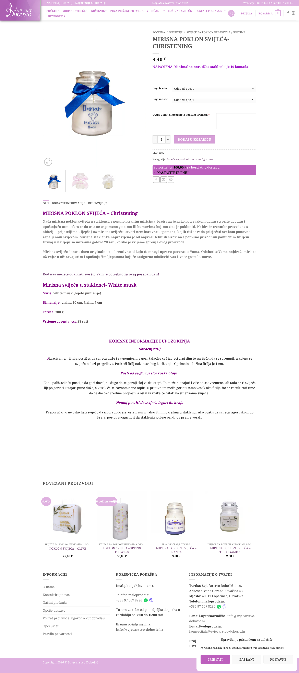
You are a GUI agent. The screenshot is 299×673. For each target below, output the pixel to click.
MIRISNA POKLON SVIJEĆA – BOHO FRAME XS (230, 550)
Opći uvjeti (51, 626)
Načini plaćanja (55, 602)
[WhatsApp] (146, 600)
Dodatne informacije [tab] (68, 203)
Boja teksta (160, 88)
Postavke (278, 659)
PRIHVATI (215, 659)
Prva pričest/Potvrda (127, 11)
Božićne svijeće (180, 11)
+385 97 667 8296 (129, 600)
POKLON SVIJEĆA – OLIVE (67, 548)
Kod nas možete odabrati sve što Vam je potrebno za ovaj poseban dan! (101, 274)
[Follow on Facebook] (288, 13)
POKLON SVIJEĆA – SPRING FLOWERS (122, 550)
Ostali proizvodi (210, 11)
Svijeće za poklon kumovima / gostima (216, 32)
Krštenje (98, 11)
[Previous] (49, 98)
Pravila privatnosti (57, 634)
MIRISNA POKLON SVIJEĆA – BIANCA (176, 550)
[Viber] (151, 600)
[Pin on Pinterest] (171, 179)
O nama (49, 587)
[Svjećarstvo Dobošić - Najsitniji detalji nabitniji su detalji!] (18, 10)
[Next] (139, 98)
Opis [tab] (46, 203)
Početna (53, 11)
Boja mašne (160, 99)
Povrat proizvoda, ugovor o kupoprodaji (74, 618)
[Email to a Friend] (163, 179)
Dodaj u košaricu (194, 139)
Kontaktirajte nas (56, 595)
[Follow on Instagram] (293, 13)
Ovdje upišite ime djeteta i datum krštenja (181, 114)
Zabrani (246, 659)
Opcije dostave (54, 610)
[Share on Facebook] (156, 179)
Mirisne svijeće (74, 11)
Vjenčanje (154, 11)
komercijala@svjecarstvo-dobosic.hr (217, 631)
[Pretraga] (231, 13)
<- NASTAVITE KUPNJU (171, 172)
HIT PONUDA (56, 16)
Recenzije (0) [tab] (97, 203)
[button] (246, 13)
